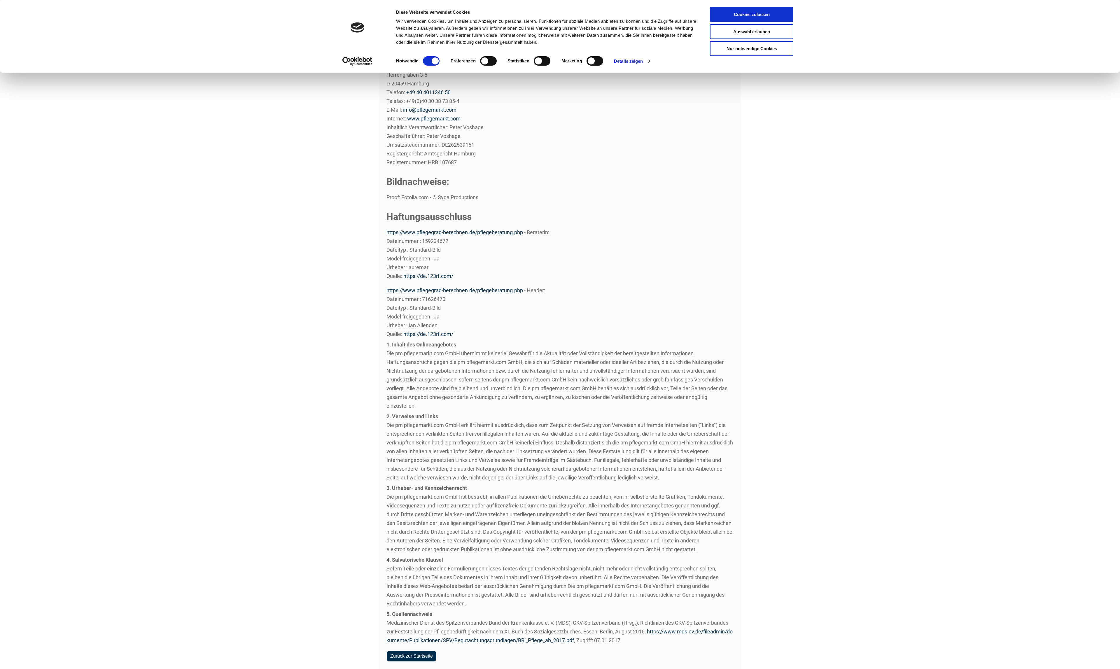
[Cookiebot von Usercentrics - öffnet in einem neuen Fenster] (357, 61)
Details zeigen (628, 61)
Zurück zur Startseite (411, 656)
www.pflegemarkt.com (434, 118)
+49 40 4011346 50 (428, 92)
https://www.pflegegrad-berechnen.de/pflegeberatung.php (454, 232)
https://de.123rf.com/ (428, 276)
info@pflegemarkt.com (429, 110)
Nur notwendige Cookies (752, 48)
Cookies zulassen (752, 14)
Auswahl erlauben (751, 31)
